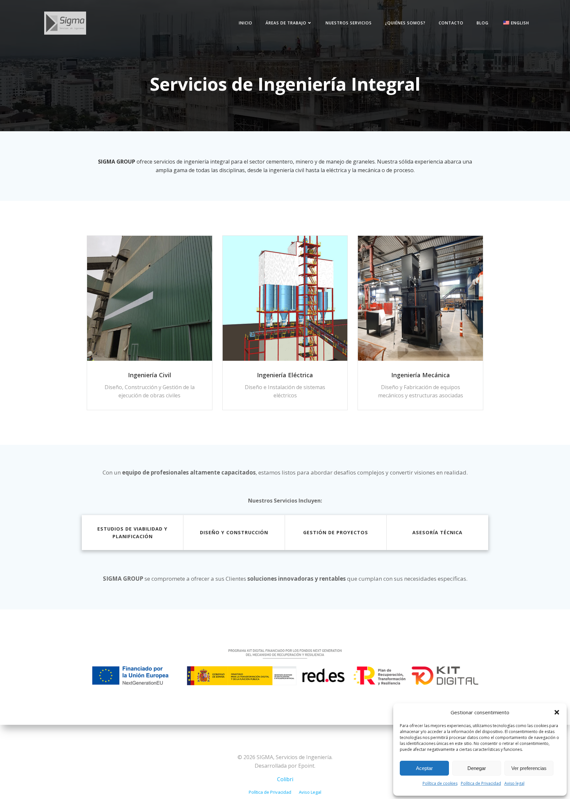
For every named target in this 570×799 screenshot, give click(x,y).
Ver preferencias (529, 768)
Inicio (245, 23)
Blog (483, 23)
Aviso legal (514, 783)
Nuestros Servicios (349, 23)
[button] (557, 712)
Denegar (476, 768)
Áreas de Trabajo (286, 23)
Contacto (451, 23)
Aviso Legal (310, 792)
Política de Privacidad (481, 783)
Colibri (285, 779)
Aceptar (424, 768)
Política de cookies (440, 783)
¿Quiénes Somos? (405, 23)
